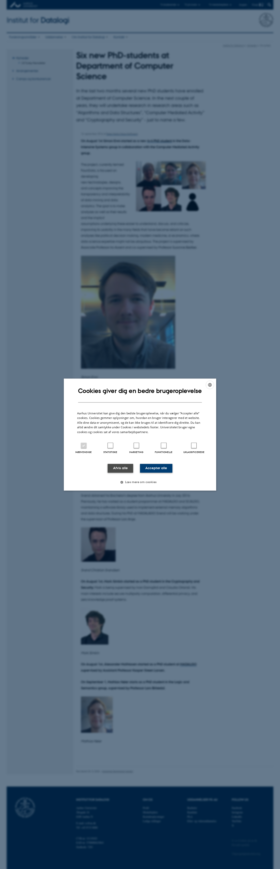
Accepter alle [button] (156, 468)
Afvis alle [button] (120, 468)
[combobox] (210, 385)
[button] (140, 482)
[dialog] (140, 434)
